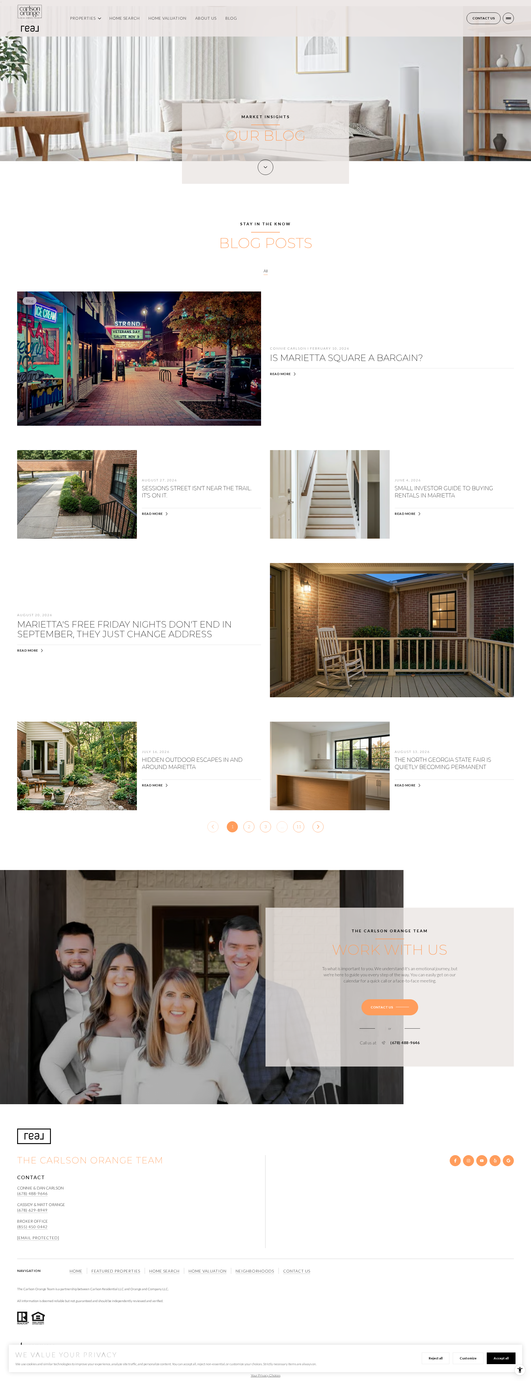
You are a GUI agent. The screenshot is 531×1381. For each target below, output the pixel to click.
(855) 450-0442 (32, 1226)
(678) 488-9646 (405, 1043)
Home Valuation (167, 18)
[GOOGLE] (508, 1160)
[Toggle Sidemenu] (508, 18)
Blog (231, 18)
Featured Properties (116, 1271)
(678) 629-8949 (32, 1210)
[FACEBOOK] (455, 1160)
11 (298, 826)
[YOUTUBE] (481, 1160)
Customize (468, 1358)
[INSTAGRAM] (468, 1160)
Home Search (125, 18)
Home (76, 1271)
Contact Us (483, 18)
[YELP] (495, 1160)
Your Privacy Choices (265, 1375)
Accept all (501, 1358)
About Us (206, 18)
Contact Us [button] (296, 1271)
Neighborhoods (255, 1271)
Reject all (435, 1358)
